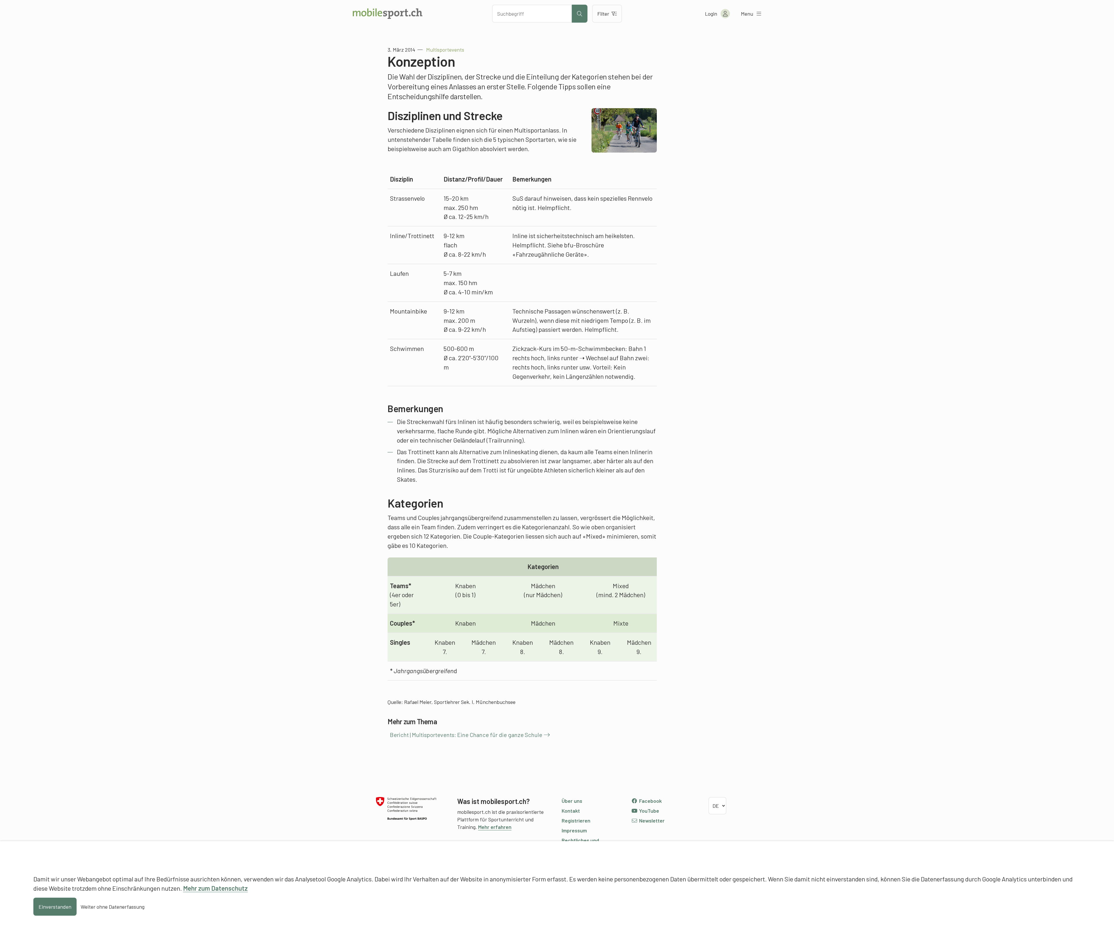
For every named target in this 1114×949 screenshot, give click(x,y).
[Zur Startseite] (387, 14)
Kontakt (571, 810)
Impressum (574, 830)
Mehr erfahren (494, 827)
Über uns (572, 801)
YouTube (648, 810)
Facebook (650, 801)
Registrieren (576, 820)
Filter (603, 13)
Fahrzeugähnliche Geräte (550, 254)
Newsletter (651, 820)
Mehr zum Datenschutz (215, 888)
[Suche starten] (579, 14)
